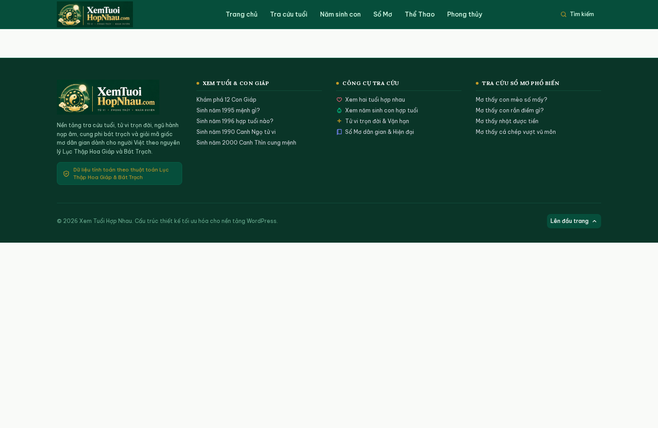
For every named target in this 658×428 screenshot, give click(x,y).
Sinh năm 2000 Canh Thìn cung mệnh (246, 142)
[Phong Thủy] (104, 14)
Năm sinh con (340, 14)
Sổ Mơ (382, 14)
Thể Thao (420, 14)
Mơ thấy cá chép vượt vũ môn (516, 131)
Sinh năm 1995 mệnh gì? (228, 110)
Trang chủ (241, 14)
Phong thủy (464, 14)
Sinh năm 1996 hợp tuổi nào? (235, 121)
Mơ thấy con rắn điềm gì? (510, 110)
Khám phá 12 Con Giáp (226, 99)
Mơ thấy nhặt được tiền (507, 121)
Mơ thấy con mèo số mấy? (511, 99)
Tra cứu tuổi (289, 14)
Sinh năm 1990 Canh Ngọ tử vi (236, 131)
